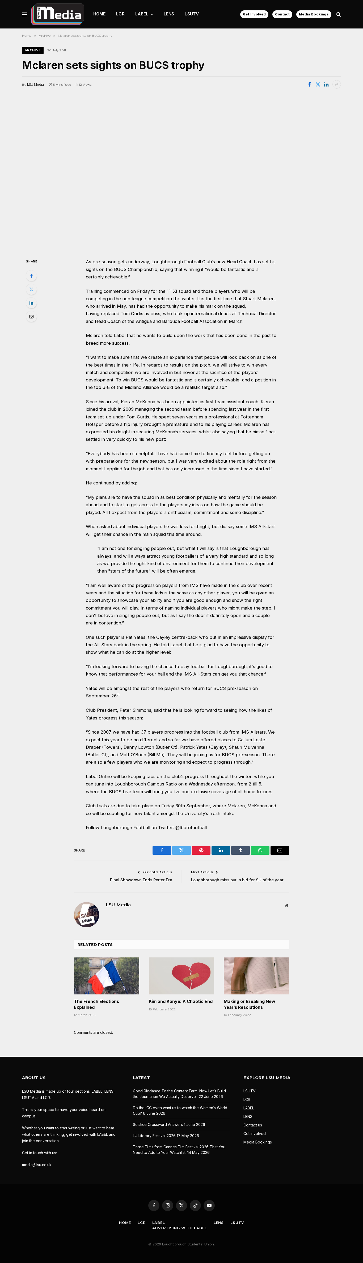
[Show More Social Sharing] (336, 84)
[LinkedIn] (31, 303)
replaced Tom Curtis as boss (130, 313)
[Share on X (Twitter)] (318, 84)
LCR (120, 14)
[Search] (338, 14)
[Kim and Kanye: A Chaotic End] (181, 975)
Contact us (252, 1125)
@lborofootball (191, 827)
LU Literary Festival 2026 (154, 1135)
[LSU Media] (57, 14)
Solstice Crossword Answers (158, 1124)
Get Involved (254, 14)
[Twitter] (31, 289)
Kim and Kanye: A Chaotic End (181, 1001)
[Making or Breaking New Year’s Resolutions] (256, 975)
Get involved (254, 1133)
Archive (33, 50)
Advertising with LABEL (179, 1228)
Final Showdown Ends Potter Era (141, 879)
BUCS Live (120, 791)
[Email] (31, 316)
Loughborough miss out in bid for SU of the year (237, 879)
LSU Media (35, 85)
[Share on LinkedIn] (326, 84)
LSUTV (192, 14)
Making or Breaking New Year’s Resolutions (249, 1004)
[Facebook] (31, 275)
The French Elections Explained (96, 1004)
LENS (169, 14)
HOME (99, 14)
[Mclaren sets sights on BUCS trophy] (181, 173)
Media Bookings (314, 14)
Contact (282, 14)
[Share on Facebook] (309, 84)
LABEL (142, 14)
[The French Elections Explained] (106, 975)
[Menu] (24, 14)
